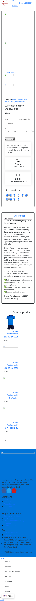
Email (18, 178)
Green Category (17, 99)
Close (2, 558)
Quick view (14, 331)
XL (33, 131)
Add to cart (9, 139)
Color (6, 119)
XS (8, 131)
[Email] (18, 175)
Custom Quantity (24, 119)
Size (6, 128)
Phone (18, 164)
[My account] (18, 3)
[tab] (19, 216)
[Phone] (18, 160)
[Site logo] (5, 3)
